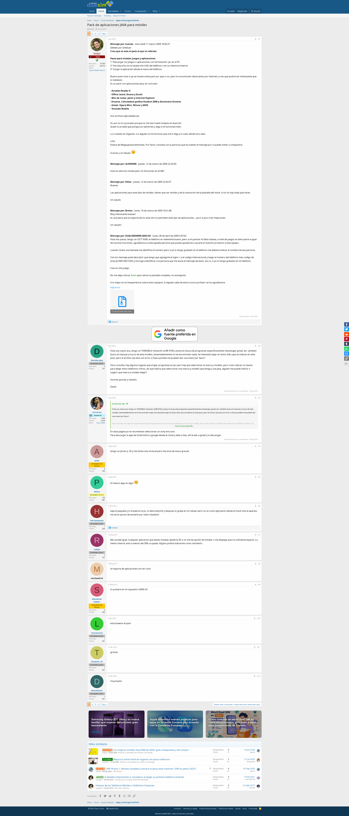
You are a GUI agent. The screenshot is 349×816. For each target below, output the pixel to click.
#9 (259, 584)
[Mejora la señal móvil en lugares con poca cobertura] (93, 761)
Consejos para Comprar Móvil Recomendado (131, 780)
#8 (259, 564)
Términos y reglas (190, 808)
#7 (259, 535)
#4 (259, 446)
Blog (155, 11)
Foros (101, 11)
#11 (258, 647)
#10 (258, 618)
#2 (259, 346)
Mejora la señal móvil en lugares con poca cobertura (141, 759)
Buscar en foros (119, 15)
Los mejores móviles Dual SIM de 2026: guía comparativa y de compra (151, 749)
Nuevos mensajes (94, 15)
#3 (259, 398)
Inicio (91, 11)
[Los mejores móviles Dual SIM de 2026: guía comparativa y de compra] (93, 751)
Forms (128, 11)
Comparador (141, 11)
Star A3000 (101, 423)
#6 (259, 506)
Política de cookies (225, 808)
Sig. (103, 33)
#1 (259, 39)
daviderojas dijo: (118, 403)
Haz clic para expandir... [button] (184, 426)
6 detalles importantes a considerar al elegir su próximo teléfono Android (144, 777)
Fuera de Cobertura (121, 788)
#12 (258, 676)
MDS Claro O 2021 (97, 808)
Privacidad (253, 808)
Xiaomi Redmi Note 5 (97, 70)
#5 (259, 477)
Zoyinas (252, 788)
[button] (121, 11)
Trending (107, 15)
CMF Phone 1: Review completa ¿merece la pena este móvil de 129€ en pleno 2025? (151, 768)
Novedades (113, 11)
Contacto (177, 808)
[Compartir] (255, 39)
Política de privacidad (207, 808)
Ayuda (237, 808)
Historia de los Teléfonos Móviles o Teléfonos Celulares (125, 785)
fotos (133, 275)
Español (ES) (113, 808)
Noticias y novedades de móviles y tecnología (135, 752)
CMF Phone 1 (118, 771)
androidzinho (250, 779)
